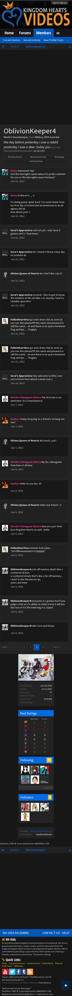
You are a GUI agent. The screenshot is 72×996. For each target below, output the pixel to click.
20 (51, 695)
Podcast (59, 963)
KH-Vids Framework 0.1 (13, 979)
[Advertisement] (36, 88)
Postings (59, 157)
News (4, 963)
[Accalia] (25, 769)
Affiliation (18, 966)
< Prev (4, 647)
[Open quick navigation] (70, 46)
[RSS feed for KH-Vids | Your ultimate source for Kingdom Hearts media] (30, 972)
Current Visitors (11, 40)
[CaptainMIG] (25, 779)
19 (49, 760)
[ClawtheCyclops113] (44, 806)
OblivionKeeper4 (21, 569)
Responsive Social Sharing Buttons (18, 994)
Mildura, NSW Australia (41, 831)
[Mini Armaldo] (34, 779)
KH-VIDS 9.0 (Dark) (16, 933)
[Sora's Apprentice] (44, 779)
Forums (25, 32)
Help (65, 933)
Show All (48, 788)
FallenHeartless (20, 319)
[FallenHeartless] (34, 806)
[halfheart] (25, 806)
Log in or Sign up (59, 2)
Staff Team (7, 966)
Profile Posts (15, 157)
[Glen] (34, 769)
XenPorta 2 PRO (7, 843)
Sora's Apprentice (21, 230)
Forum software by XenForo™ (15, 977)
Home (9, 32)
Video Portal (47, 963)
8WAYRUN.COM (42, 843)
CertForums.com (45, 994)
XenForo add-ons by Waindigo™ (16, 988)
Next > (56, 647)
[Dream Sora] (25, 816)
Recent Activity (38, 157)
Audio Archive (33, 963)
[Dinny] (44, 769)
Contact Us (51, 933)
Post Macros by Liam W (40, 977)
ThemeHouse (44, 982)
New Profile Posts (54, 40)
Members (43, 32)
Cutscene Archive (17, 963)
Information (36, 161)
